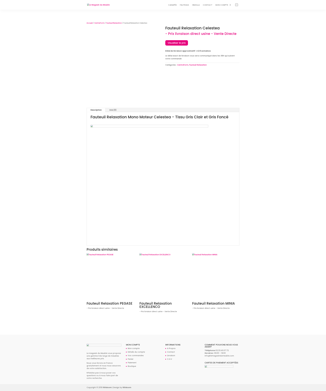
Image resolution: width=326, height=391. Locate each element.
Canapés (172, 5)
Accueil (90, 23)
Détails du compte (136, 352)
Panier (236, 5)
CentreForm (99, 23)
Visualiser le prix (177, 42)
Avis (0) (113, 110)
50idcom (107, 387)
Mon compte (221, 5)
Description (96, 110)
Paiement (132, 362)
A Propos (171, 348)
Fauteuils (184, 5)
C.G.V (169, 359)
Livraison (171, 355)
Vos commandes (136, 355)
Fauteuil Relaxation (114, 23)
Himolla (196, 5)
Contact (207, 5)
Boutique (132, 366)
